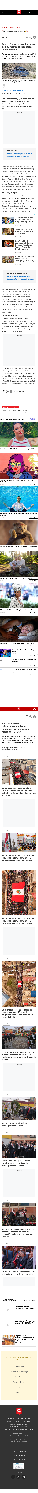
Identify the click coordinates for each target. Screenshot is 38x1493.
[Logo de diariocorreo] (19, 12)
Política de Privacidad (19, 1455)
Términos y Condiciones (19, 1451)
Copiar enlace (21, 391)
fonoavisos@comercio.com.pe (23, 1430)
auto (19, 413)
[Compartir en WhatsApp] (34, 37)
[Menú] (2, 12)
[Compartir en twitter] (30, 37)
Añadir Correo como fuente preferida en (14, 31)
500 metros (6, 413)
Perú (9, 410)
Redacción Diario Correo (12, 90)
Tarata (30, 413)
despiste (13, 413)
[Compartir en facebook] (27, 37)
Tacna (4, 37)
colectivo (24, 413)
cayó (19, 410)
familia (14, 410)
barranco (25, 410)
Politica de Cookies (18, 1460)
